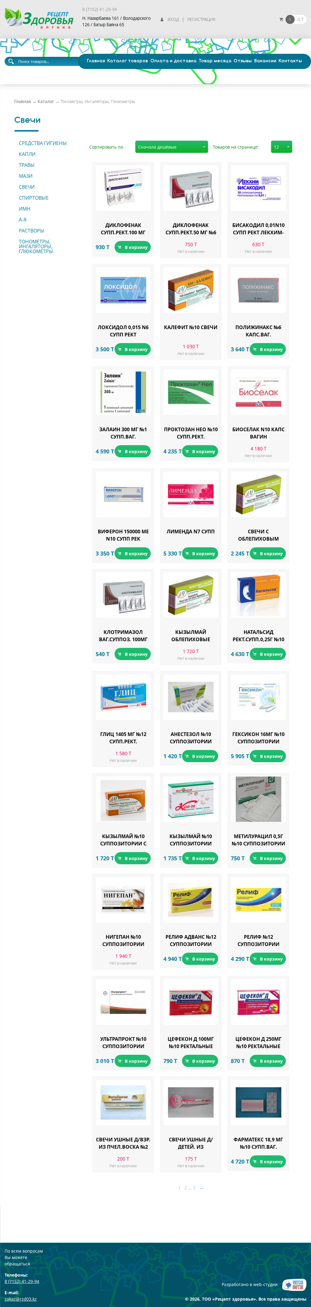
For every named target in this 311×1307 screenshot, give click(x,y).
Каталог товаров (127, 61)
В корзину (136, 247)
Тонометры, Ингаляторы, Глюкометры (36, 246)
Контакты (290, 61)
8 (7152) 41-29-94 (99, 9)
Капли (27, 154)
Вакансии (265, 61)
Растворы (31, 230)
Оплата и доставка (173, 61)
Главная (96, 61)
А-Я (22, 219)
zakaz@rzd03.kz (21, 1299)
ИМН (24, 208)
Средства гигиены (43, 143)
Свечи (27, 186)
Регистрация (201, 19)
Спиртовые (34, 197)
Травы (27, 165)
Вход (173, 19)
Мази (25, 176)
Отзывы (243, 61)
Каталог (46, 101)
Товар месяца (215, 61)
